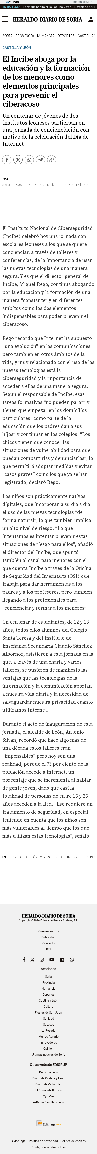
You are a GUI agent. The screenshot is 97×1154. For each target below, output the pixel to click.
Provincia (48, 982)
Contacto (48, 943)
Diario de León (48, 1072)
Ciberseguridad (52, 857)
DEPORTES (66, 36)
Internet (74, 857)
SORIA (7, 36)
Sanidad (48, 1018)
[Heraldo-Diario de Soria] (47, 19)
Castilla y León (16, 48)
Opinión (48, 1048)
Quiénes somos (48, 931)
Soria (48, 976)
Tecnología (18, 857)
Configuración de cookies (49, 1147)
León (33, 857)
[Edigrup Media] (48, 1123)
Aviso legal (19, 1141)
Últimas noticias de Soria (48, 1054)
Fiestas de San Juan (48, 1012)
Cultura (48, 1006)
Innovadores (48, 1042)
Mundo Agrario (49, 1036)
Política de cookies (73, 1141)
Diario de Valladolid (48, 1084)
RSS (48, 949)
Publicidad (48, 937)
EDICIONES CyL (81, 2)
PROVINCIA (25, 36)
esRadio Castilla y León (48, 1102)
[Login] (91, 19)
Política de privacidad (43, 1141)
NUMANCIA (46, 36)
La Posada (48, 1030)
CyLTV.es (48, 1096)
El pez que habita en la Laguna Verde (46, 7)
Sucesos (48, 1024)
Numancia (49, 988)
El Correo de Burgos (48, 1090)
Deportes (48, 994)
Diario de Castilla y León (48, 1078)
